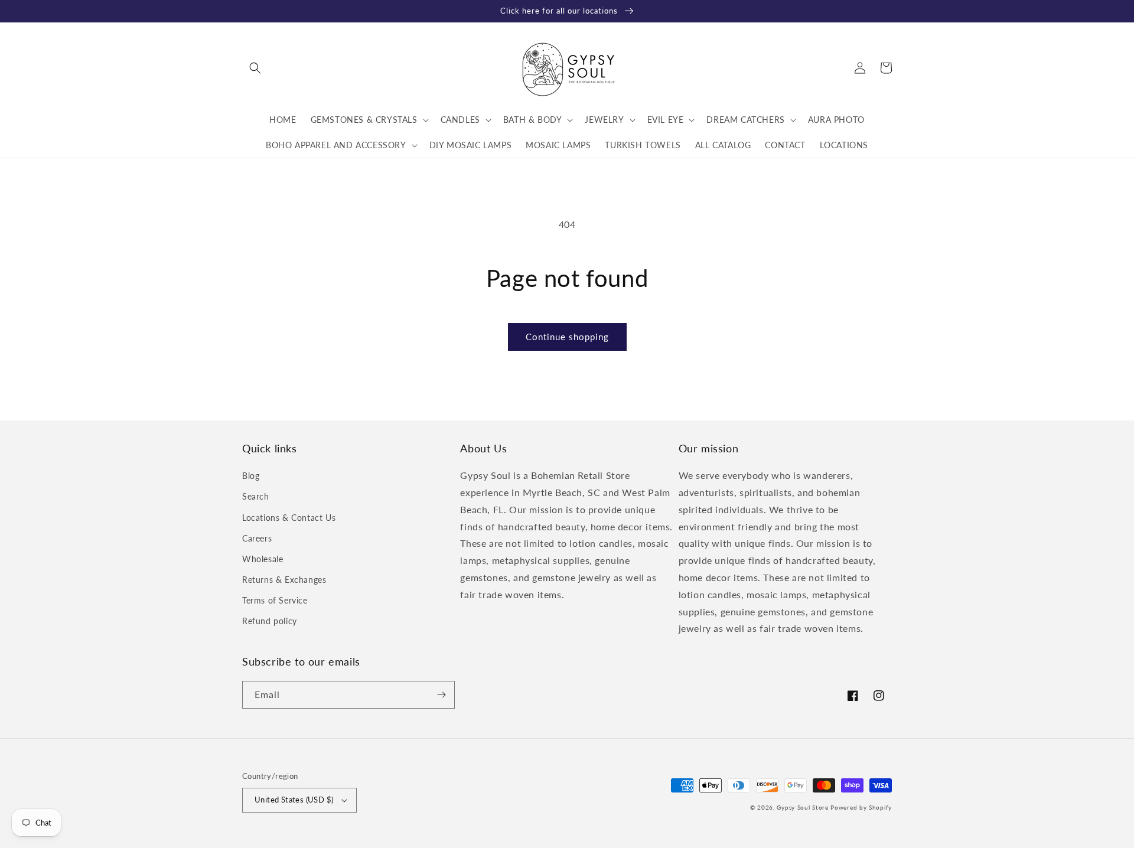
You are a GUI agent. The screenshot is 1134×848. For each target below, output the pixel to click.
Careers (257, 538)
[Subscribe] (441, 695)
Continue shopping (567, 336)
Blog (250, 476)
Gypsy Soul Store (802, 807)
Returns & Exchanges (284, 580)
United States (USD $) (294, 799)
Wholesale (262, 559)
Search (255, 496)
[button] (255, 68)
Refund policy (269, 621)
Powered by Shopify (861, 807)
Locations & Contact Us (288, 518)
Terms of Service (275, 600)
